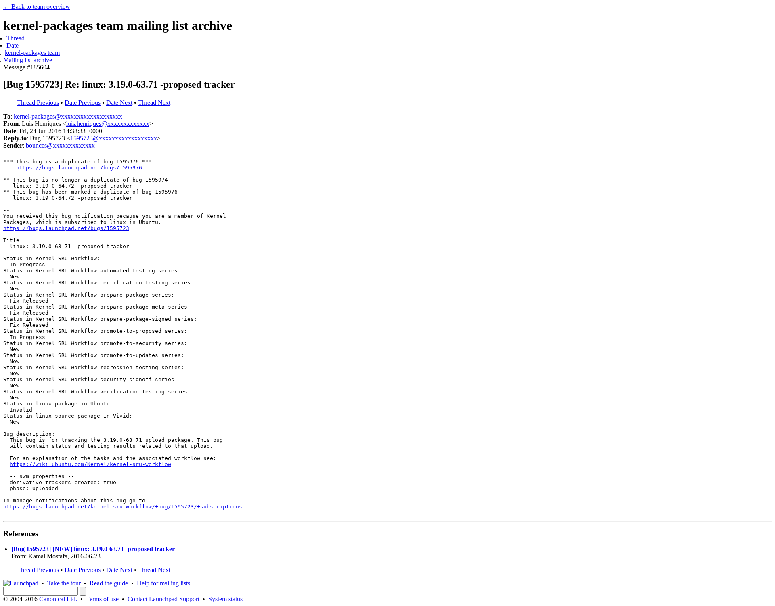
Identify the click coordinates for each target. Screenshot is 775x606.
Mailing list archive (27, 59)
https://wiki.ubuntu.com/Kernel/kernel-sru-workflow (90, 464)
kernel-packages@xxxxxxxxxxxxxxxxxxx (68, 116)
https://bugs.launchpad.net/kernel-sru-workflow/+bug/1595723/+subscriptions (122, 507)
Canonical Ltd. (58, 599)
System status (225, 599)
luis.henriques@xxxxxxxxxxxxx (107, 123)
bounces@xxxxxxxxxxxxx (60, 145)
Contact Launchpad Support (163, 599)
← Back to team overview (36, 6)
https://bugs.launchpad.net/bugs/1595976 (79, 168)
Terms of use (102, 599)
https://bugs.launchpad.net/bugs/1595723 (66, 228)
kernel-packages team (32, 52)
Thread (15, 38)
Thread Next (154, 102)
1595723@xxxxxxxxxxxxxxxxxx (113, 138)
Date (12, 45)
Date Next (119, 102)
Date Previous (83, 102)
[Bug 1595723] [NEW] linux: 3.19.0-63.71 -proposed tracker (93, 548)
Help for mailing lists (163, 583)
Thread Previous (38, 102)
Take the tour (64, 583)
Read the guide (109, 583)
